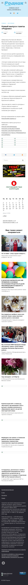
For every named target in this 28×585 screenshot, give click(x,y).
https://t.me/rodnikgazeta (9, 126)
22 (19, 206)
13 (13, 204)
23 (23, 206)
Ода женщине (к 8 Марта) (10, 377)
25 (7, 208)
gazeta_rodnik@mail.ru (14, 9)
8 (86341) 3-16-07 (14, 8)
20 (13, 206)
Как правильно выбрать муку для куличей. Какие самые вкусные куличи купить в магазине (12, 316)
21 (16, 206)
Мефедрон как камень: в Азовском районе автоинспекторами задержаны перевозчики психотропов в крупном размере (13, 440)
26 (10, 208)
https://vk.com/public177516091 (10, 128)
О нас (3, 492)
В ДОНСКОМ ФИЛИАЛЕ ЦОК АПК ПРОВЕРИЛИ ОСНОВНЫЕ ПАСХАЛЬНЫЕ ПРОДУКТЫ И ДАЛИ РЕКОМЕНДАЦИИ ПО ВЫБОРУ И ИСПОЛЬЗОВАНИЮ (12, 284)
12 (9, 204)
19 (9, 206)
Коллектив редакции (7, 489)
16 (22, 204)
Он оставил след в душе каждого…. (13, 253)
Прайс (3, 498)
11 (6, 204)
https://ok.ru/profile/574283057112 (11, 130)
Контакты (4, 495)
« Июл (4, 216)
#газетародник (6, 132)
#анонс (13, 132)
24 (3, 208)
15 (19, 204)
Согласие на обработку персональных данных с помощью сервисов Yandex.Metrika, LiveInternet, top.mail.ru (12, 555)
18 (6, 206)
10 (3, 204)
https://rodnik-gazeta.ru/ (8, 118)
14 (16, 204)
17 (3, 206)
